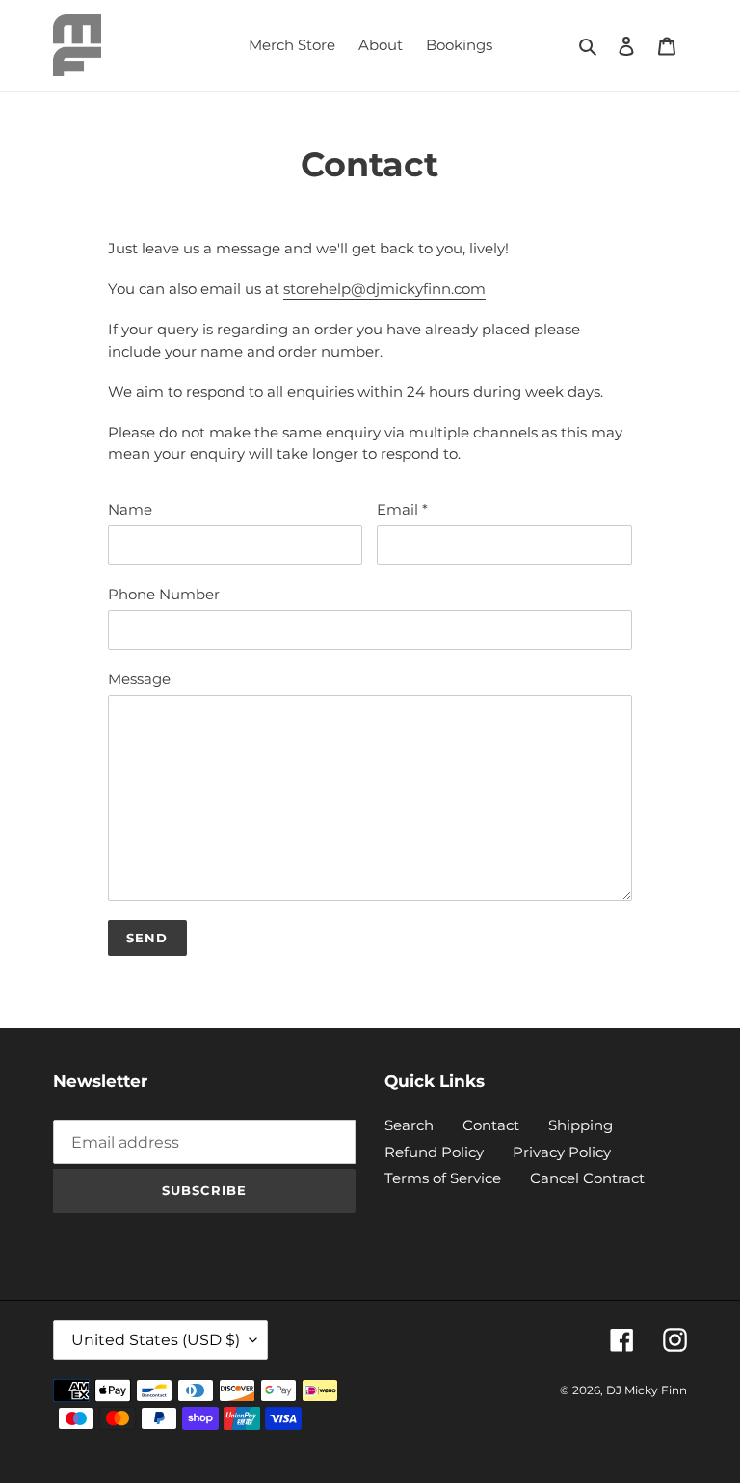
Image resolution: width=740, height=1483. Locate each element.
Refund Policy (434, 1152)
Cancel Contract (587, 1178)
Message (139, 679)
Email (402, 509)
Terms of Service (442, 1178)
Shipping (580, 1125)
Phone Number (164, 594)
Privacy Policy (562, 1152)
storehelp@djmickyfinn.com (384, 288)
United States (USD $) (155, 1340)
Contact (490, 1125)
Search (409, 1125)
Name (130, 509)
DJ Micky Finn (646, 1390)
